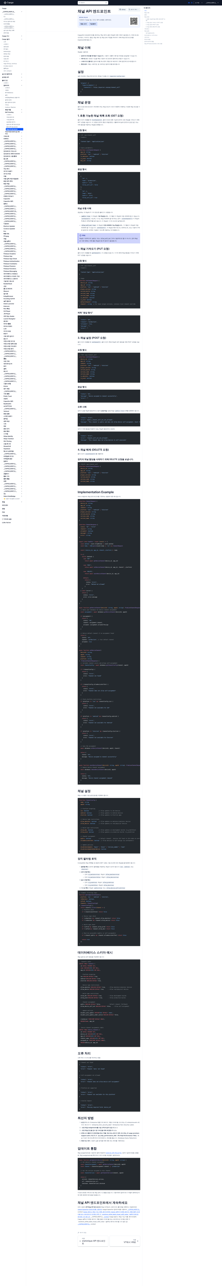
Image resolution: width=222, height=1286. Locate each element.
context (106, 1217)
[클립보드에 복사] (138, 135)
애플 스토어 (83, 24)
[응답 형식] (138, 265)
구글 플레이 (93, 24)
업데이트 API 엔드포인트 (114, 1153)
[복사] (138, 80)
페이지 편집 (83, 1232)
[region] (109, 419)
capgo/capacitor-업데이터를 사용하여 (90, 1209)
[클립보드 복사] (138, 1062)
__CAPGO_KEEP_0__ (211, 2)
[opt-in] (138, 317)
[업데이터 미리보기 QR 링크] (134, 21)
